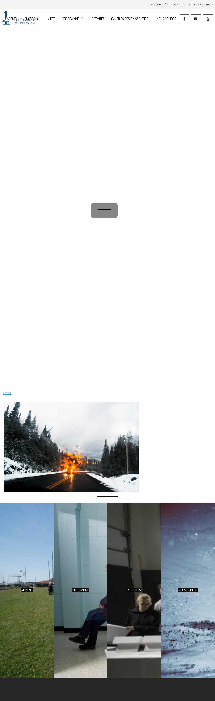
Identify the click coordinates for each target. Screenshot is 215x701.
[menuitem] (12, 18)
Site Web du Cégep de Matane (166, 4)
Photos (32, 19)
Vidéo (52, 19)
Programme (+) (72, 19)
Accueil (12, 19)
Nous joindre (166, 19)
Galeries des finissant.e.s (129, 19)
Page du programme (199, 4)
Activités (98, 19)
